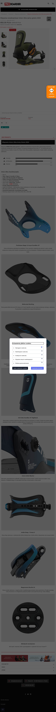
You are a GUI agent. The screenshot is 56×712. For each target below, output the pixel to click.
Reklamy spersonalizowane (22, 363)
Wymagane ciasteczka (20, 348)
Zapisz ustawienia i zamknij (20, 368)
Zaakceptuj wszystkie (37, 368)
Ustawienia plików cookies (21, 343)
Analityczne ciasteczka (20, 355)
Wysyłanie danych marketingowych (23, 359)
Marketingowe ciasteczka (21, 351)
